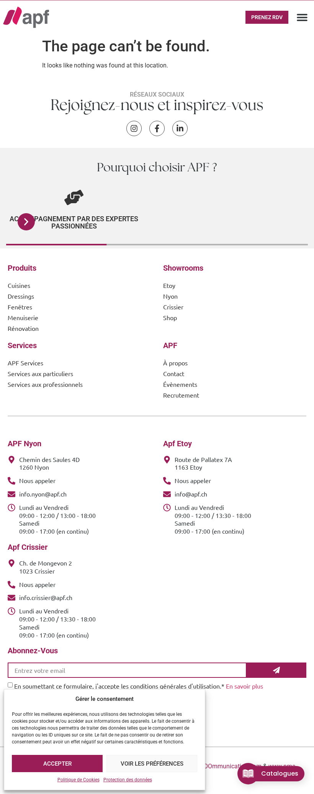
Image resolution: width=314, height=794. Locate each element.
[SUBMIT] (276, 670)
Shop (170, 317)
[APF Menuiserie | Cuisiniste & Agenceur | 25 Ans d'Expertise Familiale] (26, 17)
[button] (302, 17)
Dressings (21, 296)
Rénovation (23, 328)
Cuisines (19, 285)
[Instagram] (134, 128)
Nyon (170, 296)
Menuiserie (23, 317)
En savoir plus (244, 686)
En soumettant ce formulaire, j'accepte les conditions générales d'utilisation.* (138, 686)
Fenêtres (20, 307)
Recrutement (181, 395)
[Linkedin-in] (180, 128)
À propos (175, 363)
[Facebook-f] (157, 128)
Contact (173, 373)
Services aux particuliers (40, 373)
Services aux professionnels (45, 384)
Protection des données (127, 779)
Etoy (169, 285)
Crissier (173, 307)
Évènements (180, 384)
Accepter (57, 763)
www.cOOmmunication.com (224, 766)
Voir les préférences (152, 763)
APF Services (25, 363)
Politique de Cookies (78, 779)
